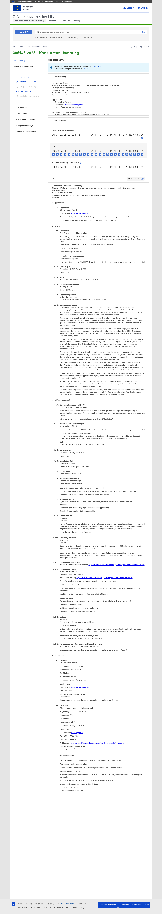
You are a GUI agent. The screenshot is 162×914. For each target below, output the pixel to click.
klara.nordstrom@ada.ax (74, 105)
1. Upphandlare (22, 108)
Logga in (130, 8)
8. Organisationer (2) (24, 126)
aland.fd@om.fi (77, 733)
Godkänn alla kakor (108, 905)
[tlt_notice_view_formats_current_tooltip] (142, 179)
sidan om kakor (67, 904)
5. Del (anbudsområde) (25, 120)
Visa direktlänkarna (28, 82)
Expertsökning (71, 37)
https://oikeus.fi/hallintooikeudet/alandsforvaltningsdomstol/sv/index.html (98, 743)
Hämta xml (24, 77)
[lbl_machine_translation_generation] (81, 163)
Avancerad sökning (56, 37)
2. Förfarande (21, 114)
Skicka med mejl (27, 91)
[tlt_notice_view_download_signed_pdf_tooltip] (142, 138)
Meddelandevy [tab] (19, 61)
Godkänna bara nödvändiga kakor (134, 905)
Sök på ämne (85, 37)
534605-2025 (97, 66)
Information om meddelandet (28, 132)
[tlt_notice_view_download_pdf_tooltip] (53, 154)
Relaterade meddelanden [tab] (23, 66)
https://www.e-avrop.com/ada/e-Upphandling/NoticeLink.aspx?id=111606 (117, 565)
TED (14, 47)
